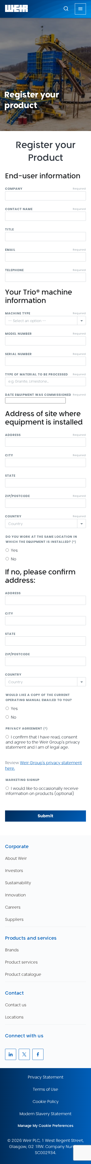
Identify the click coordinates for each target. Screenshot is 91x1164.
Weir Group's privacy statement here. (43, 765)
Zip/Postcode (17, 496)
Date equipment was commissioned (38, 394)
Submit (45, 816)
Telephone (14, 270)
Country (13, 516)
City (9, 455)
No (13, 559)
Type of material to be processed (36, 374)
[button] (66, 8)
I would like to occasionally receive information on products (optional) (42, 790)
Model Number (18, 333)
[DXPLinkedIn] (10, 1054)
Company (13, 188)
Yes (14, 550)
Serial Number (18, 354)
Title (9, 229)
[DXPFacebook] (37, 1054)
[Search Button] (66, 9)
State (10, 475)
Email (10, 250)
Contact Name (19, 209)
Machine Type (17, 313)
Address (13, 435)
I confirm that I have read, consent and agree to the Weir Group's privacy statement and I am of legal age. (43, 742)
